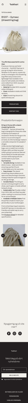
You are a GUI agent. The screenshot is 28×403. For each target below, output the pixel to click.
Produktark (14, 104)
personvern (14, 396)
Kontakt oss (14, 111)
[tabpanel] (14, 40)
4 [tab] (17, 50)
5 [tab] (20, 50)
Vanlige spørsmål (14, 400)
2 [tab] (10, 50)
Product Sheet (9, 215)
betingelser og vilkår (14, 392)
